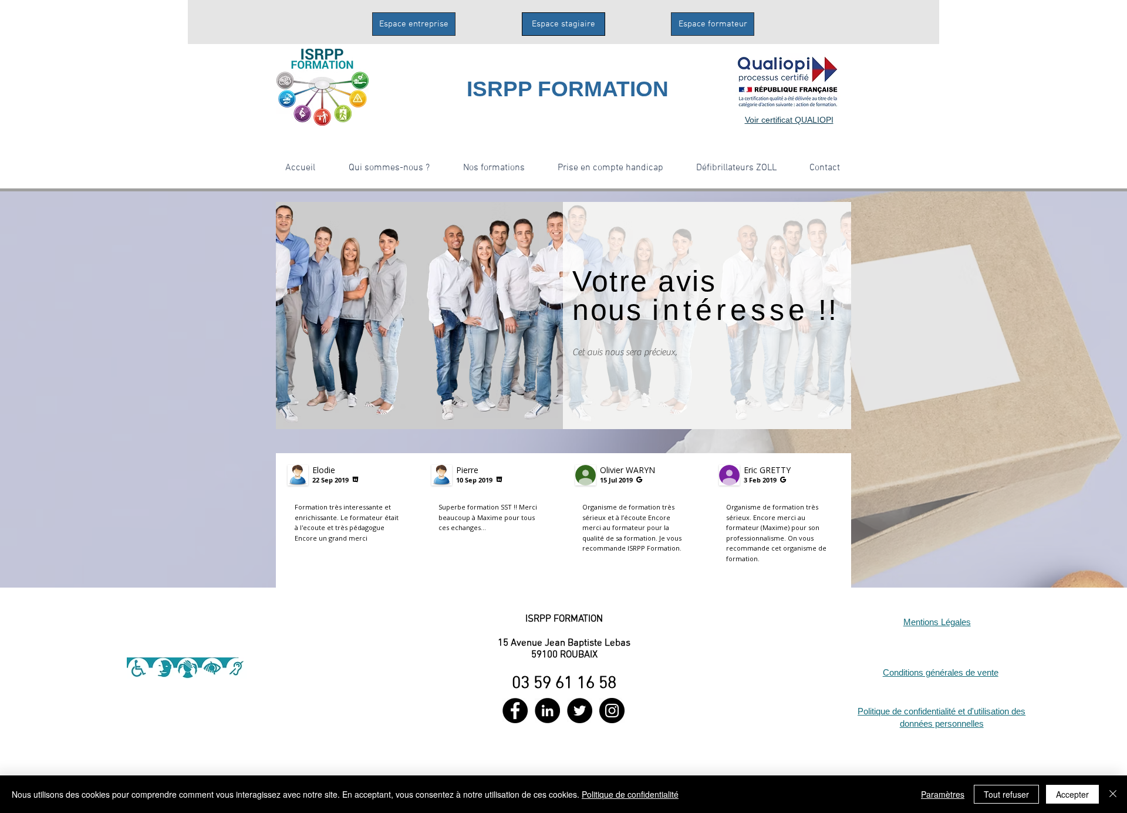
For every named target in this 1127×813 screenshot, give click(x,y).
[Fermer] (1113, 794)
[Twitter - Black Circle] (579, 710)
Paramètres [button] (942, 794)
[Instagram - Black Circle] (612, 710)
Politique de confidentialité (630, 794)
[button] (389, 168)
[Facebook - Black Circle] (515, 710)
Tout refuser (1006, 794)
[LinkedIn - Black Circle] (547, 710)
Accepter (1072, 794)
